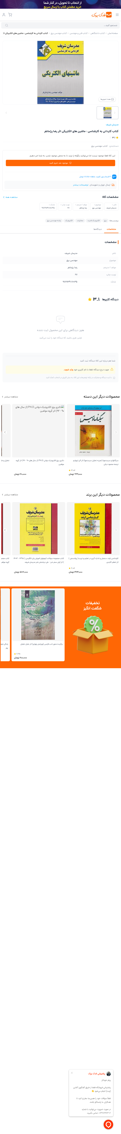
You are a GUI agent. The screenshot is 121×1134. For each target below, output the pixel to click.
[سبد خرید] (10, 15)
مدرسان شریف (112, 124)
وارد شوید (68, 369)
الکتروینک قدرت (94, 220)
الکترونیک (69, 220)
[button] (5, 432)
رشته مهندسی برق (54, 220)
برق (105, 220)
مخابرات (80, 220)
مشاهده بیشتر (11, 396)
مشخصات (111, 229)
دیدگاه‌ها (98, 229)
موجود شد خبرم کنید (58, 163)
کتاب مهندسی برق (99, 146)
